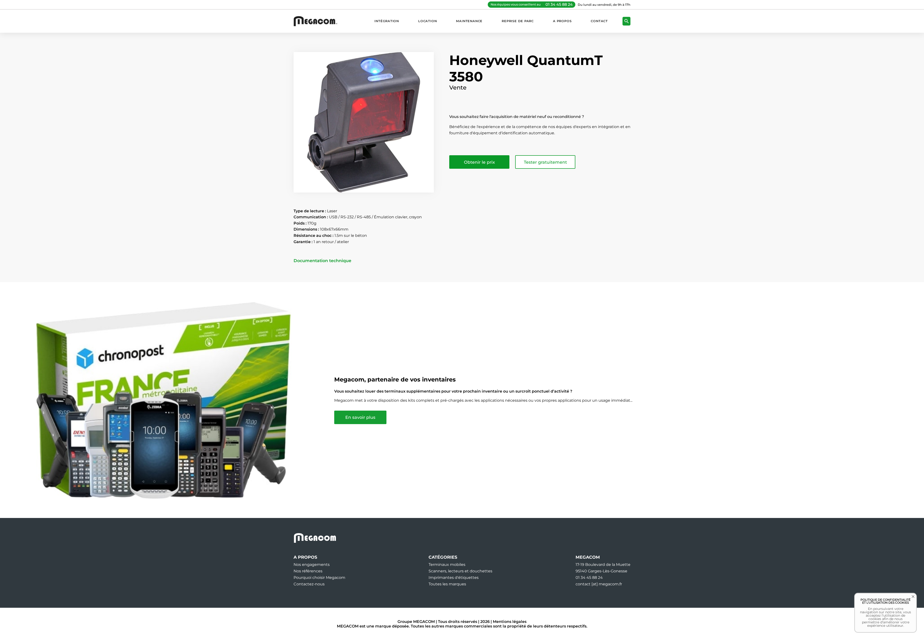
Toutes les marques (447, 584)
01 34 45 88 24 (559, 4)
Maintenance (469, 21)
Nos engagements (312, 564)
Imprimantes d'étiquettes (454, 577)
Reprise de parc (518, 21)
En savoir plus (360, 417)
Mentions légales (509, 621)
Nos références (308, 571)
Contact (599, 21)
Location (427, 21)
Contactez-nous (309, 584)
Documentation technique (322, 261)
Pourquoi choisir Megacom (319, 577)
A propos (562, 21)
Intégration (386, 21)
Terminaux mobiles (447, 564)
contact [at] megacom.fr (599, 584)
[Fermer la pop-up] (909, 600)
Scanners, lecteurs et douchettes (460, 571)
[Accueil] (318, 21)
